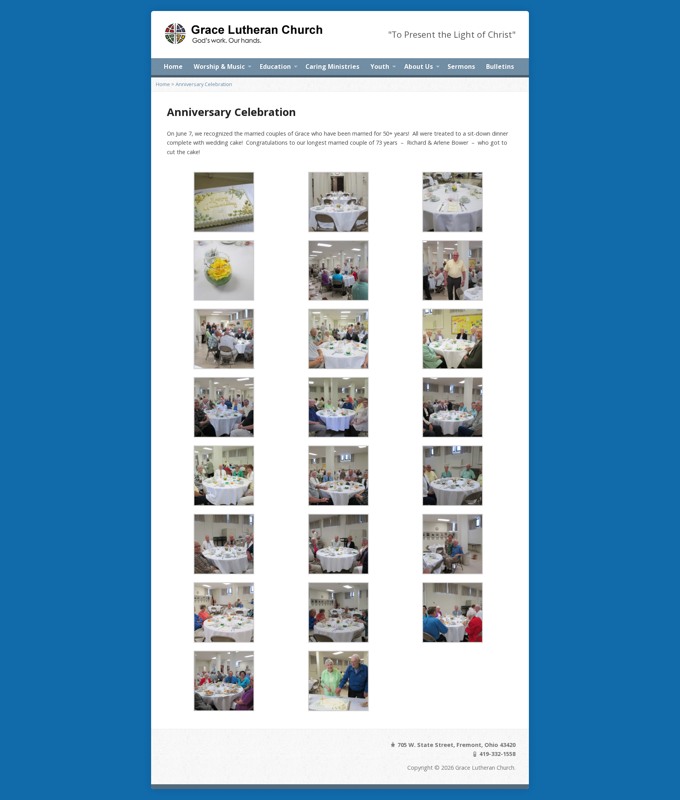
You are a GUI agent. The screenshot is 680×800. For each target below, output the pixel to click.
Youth (379, 67)
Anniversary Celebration (204, 84)
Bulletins (500, 66)
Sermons (461, 66)
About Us (418, 67)
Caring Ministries (332, 66)
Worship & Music (219, 67)
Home (173, 66)
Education (275, 67)
